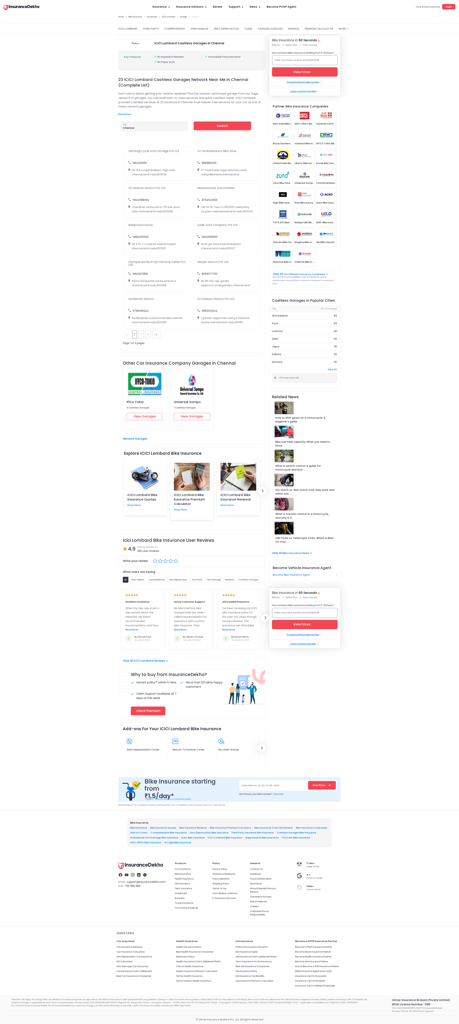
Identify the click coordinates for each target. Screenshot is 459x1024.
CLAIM (248, 29)
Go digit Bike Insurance (177, 842)
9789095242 (140, 311)
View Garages (144, 416)
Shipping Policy (220, 883)
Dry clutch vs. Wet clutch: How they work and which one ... (304, 491)
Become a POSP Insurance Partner (313, 946)
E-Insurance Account (224, 898)
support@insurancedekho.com (146, 882)
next (156, 334)
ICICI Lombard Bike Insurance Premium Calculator (189, 499)
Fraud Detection (221, 878)
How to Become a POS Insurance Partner (317, 966)
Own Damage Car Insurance (132, 966)
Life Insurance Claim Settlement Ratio (256, 956)
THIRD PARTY (151, 29)
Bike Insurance (138, 827)
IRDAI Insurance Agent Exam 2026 (313, 971)
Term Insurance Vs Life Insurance (254, 961)
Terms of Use (219, 888)
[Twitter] (145, 875)
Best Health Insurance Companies (195, 951)
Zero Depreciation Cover (143, 749)
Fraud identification (261, 878)
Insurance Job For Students (310, 980)
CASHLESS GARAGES (270, 29)
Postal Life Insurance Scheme (252, 946)
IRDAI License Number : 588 (411, 1004)
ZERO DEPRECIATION (226, 29)
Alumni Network (258, 901)
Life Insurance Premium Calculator (254, 980)
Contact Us (256, 869)
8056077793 (209, 274)
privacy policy (184, 799)
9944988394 (141, 200)
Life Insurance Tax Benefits (250, 976)
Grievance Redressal (223, 873)
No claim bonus (229, 749)
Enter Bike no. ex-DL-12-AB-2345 (260, 785)
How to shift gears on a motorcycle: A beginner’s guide (300, 419)
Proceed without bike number (303, 82)
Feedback (255, 873)
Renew (217, 7)
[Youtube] (126, 875)
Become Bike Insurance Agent (291, 575)
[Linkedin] (139, 875)
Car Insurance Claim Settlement (134, 971)
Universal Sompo (187, 402)
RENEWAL (293, 29)
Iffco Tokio (135, 402)
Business (180, 898)
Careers (254, 906)
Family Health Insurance (189, 976)
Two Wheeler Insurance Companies (304, 274)
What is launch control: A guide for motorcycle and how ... (298, 467)
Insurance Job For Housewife (310, 976)
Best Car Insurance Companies (134, 976)
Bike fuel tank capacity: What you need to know (302, 443)
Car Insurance (183, 869)
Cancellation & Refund (224, 893)
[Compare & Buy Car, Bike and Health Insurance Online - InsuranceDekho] (21, 8)
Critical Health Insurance (189, 966)
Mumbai (277, 362)
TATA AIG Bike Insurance (296, 837)
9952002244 (209, 311)
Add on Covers (139, 832)
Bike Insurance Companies (311, 827)
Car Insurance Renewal (129, 946)
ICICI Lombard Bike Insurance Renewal (236, 497)
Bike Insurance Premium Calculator (230, 827)
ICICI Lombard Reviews (149, 661)
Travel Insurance (184, 902)
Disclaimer (256, 883)
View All (332, 369)
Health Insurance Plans (188, 946)
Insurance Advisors (190, 7)
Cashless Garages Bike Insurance (296, 832)
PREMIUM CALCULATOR (319, 29)
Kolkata (276, 354)
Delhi (275, 339)
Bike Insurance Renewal (193, 827)
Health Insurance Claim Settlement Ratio (198, 961)
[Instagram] (133, 875)
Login (449, 6)
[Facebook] (120, 875)
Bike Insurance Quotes (163, 827)
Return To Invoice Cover (188, 749)
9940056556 (209, 237)
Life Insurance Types (247, 951)
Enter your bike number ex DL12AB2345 (297, 60)
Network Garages (135, 439)
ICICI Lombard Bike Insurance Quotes (142, 497)
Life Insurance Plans (246, 971)
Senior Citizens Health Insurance (193, 980)
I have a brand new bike (303, 91)
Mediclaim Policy (185, 956)
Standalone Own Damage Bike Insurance (154, 837)
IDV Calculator (124, 961)
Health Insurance (184, 878)
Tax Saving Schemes (186, 907)
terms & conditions (164, 799)
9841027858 (140, 274)
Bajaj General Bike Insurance (262, 837)
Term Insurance (183, 888)
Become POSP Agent (281, 7)
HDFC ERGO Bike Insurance (145, 842)
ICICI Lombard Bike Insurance (225, 837)
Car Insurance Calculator (131, 951)
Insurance (159, 7)
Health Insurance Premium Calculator (196, 971)
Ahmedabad (280, 315)
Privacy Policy (219, 869)
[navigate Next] (262, 491)
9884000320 (141, 237)
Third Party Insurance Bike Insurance (252, 832)
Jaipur (276, 346)
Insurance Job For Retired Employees (315, 985)
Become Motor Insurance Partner (313, 951)
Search (222, 126)
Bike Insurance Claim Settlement (273, 827)
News (253, 7)
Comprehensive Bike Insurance (169, 832)
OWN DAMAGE (199, 29)
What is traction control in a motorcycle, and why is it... (302, 516)
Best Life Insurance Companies (252, 966)
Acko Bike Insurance (193, 837)
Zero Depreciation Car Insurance (134, 956)
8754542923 (209, 200)
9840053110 (140, 163)
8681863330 (209, 163)
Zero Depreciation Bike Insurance (209, 832)
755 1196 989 (132, 886)
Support (234, 7)
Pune (275, 323)
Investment (181, 893)
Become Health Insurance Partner (313, 956)
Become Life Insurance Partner (311, 961)
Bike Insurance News (296, 553)
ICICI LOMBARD (127, 29)
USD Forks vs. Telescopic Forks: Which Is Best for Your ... (304, 540)
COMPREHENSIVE (174, 29)
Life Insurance (182, 883)
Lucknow (277, 331)
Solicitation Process (260, 896)
